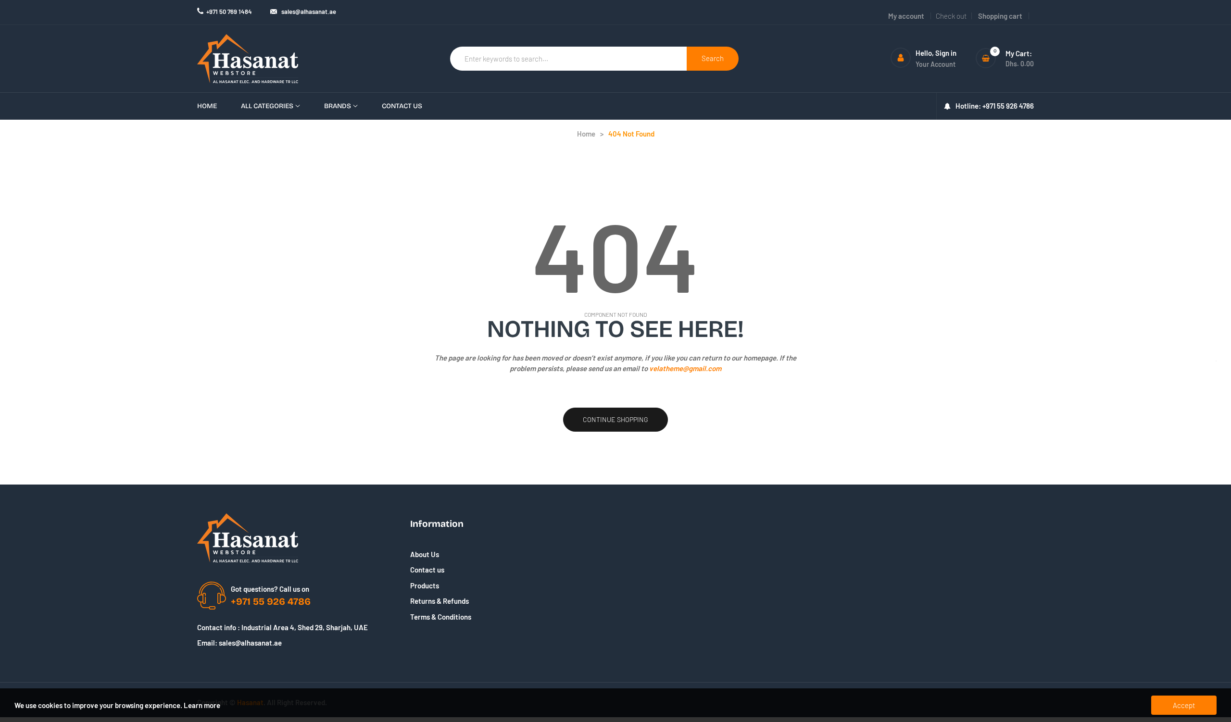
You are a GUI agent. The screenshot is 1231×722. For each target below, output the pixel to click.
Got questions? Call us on (270, 589)
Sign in (945, 53)
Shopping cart (1000, 15)
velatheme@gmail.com (685, 368)
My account (906, 15)
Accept (1184, 705)
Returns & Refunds (439, 601)
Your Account (935, 64)
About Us (424, 554)
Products (424, 585)
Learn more (202, 705)
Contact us (427, 569)
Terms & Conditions (440, 616)
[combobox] (568, 59)
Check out (951, 15)
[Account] (901, 58)
